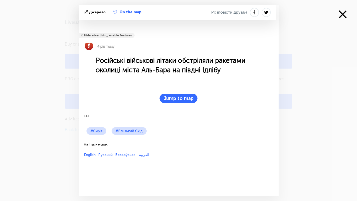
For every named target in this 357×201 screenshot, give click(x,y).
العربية (143, 155)
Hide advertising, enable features (108, 35)
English (90, 155)
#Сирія (96, 131)
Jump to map (179, 98)
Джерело (97, 12)
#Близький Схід (129, 131)
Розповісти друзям (229, 12)
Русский (105, 155)
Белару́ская (125, 155)
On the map (130, 12)
